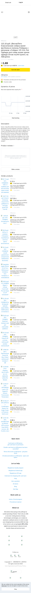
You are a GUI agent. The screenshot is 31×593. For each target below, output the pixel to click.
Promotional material (15, 502)
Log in (21, 2)
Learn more (21, 65)
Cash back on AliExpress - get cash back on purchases (15, 444)
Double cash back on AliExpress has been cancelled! (15, 448)
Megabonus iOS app (15, 473)
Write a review (16, 169)
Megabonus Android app (15, 470)
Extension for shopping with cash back (15, 476)
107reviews (4, 76)
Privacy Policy (21, 566)
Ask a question (15, 481)
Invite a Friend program (15, 499)
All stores (15, 484)
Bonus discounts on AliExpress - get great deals (15, 452)
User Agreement (10, 566)
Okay (15, 589)
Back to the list (2, 12)
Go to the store (15, 69)
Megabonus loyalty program (15, 468)
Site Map (15, 489)
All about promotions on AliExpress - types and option (15, 456)
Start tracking (15, 118)
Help (15, 478)
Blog (15, 486)
